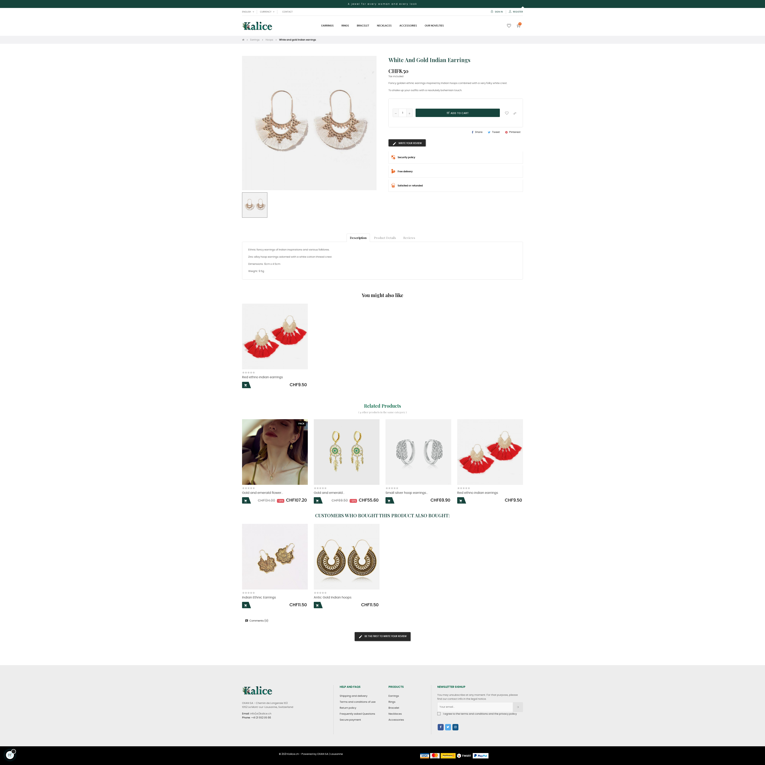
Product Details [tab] (385, 238)
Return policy (348, 708)
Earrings (393, 696)
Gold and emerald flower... (262, 492)
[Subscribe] (518, 707)
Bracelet (393, 708)
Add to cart (459, 113)
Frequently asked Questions (357, 714)
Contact (287, 12)
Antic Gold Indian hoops (332, 597)
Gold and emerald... (329, 492)
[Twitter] (448, 727)
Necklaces (395, 714)
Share (479, 132)
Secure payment (350, 720)
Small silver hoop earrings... (406, 492)
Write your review (410, 143)
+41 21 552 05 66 (261, 717)
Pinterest (515, 132)
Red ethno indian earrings (262, 377)
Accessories (396, 720)
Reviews (409, 238)
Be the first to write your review (385, 636)
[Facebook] (441, 727)
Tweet (496, 132)
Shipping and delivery (353, 696)
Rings (391, 702)
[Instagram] (455, 727)
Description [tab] (358, 238)
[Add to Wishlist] (507, 113)
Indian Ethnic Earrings (259, 597)
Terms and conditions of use (358, 702)
